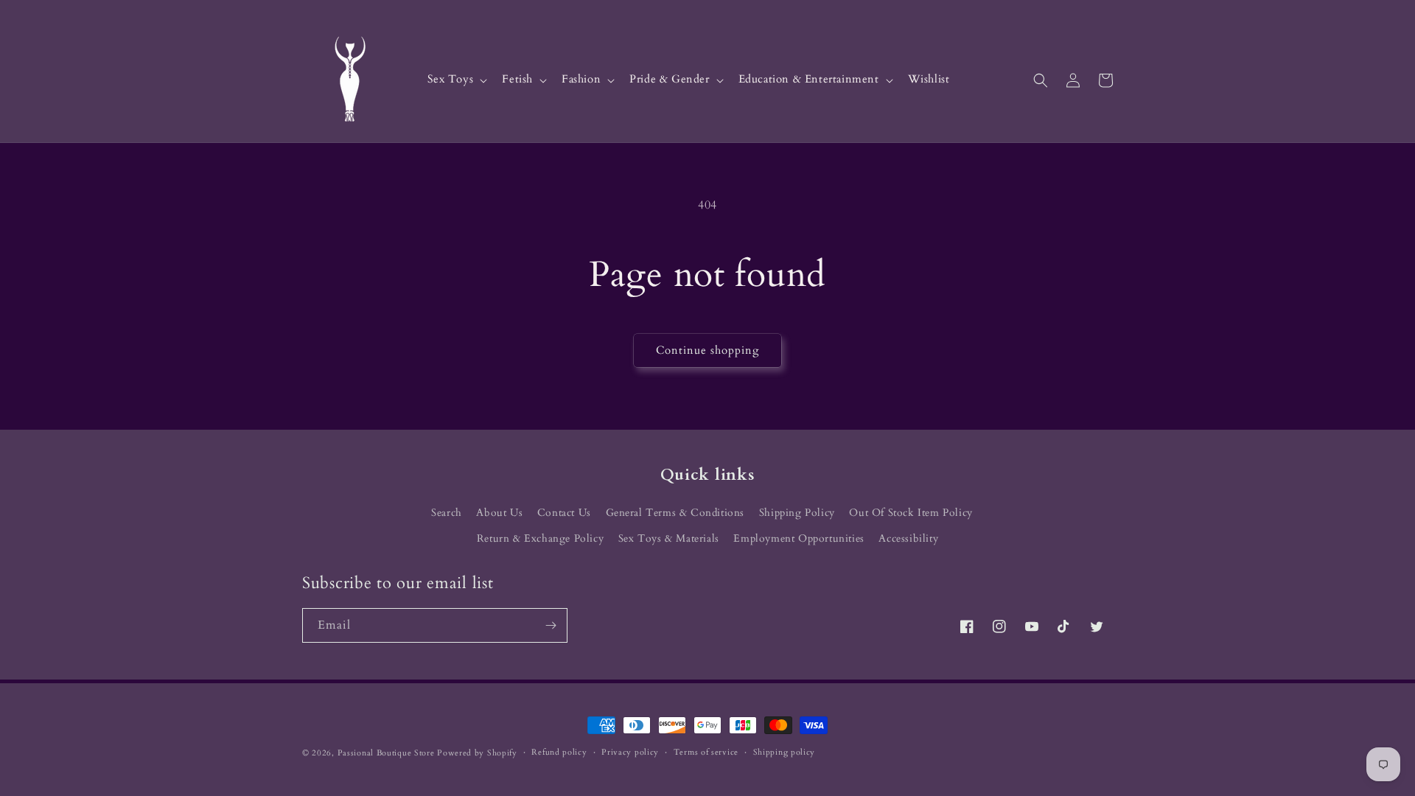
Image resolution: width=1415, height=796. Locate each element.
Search (446, 513)
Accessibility (908, 538)
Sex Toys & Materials (668, 538)
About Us (499, 513)
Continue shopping (707, 350)
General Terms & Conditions (675, 513)
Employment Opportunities (798, 538)
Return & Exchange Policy (540, 538)
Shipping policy (784, 752)
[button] (456, 80)
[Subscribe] (550, 625)
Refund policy (559, 752)
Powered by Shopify (477, 752)
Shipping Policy (797, 513)
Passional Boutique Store (386, 752)
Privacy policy (630, 752)
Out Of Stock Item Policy (910, 513)
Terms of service (706, 752)
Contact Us (564, 513)
